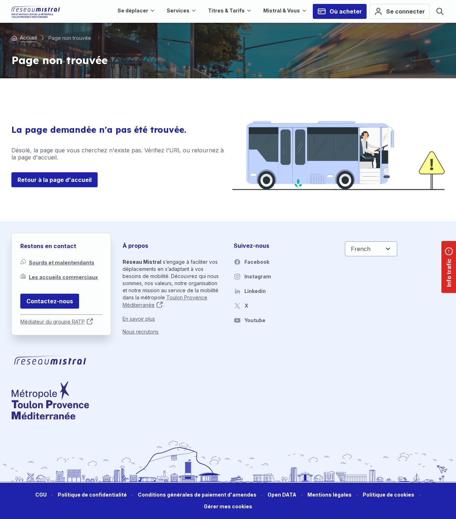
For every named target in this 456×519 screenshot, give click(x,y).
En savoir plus (139, 319)
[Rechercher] (440, 11)
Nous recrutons (141, 332)
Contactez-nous (49, 301)
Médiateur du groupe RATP (52, 322)
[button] (228, 506)
